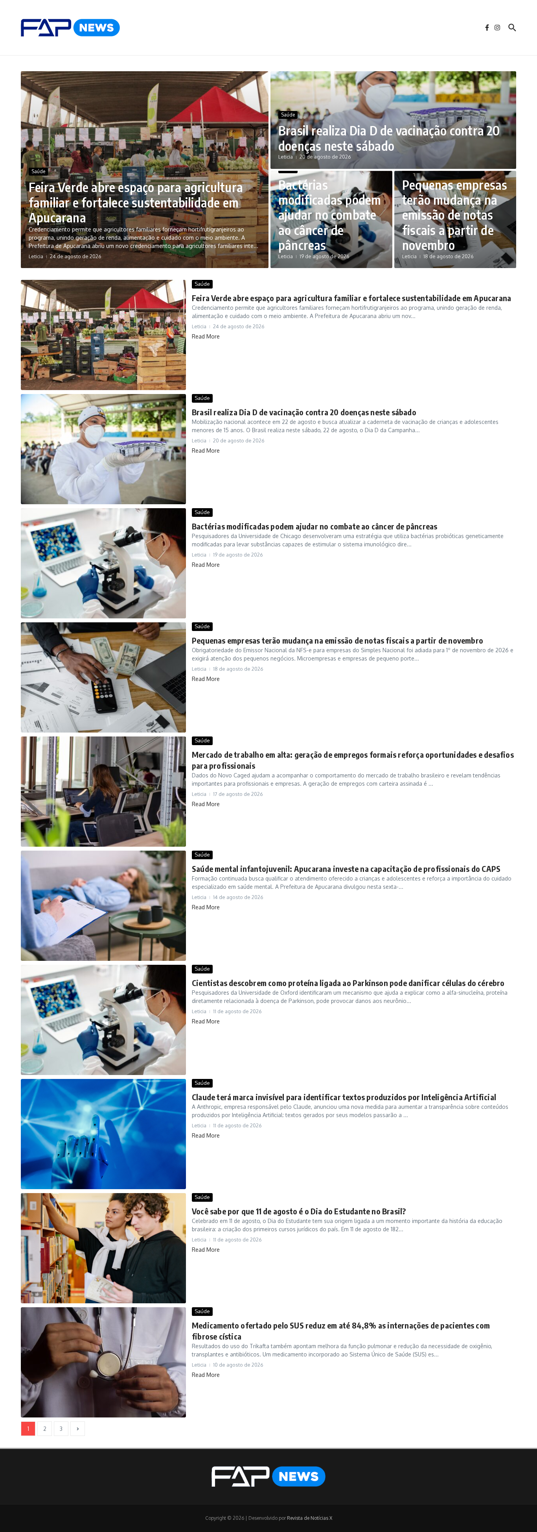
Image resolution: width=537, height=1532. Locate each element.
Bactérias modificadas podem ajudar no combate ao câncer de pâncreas (329, 215)
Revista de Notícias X (309, 1518)
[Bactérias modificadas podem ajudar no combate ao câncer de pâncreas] (103, 563)
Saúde (38, 171)
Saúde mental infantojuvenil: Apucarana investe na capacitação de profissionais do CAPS (346, 868)
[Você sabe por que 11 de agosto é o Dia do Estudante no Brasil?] (103, 1248)
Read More (206, 336)
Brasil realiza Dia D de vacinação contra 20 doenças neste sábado (389, 137)
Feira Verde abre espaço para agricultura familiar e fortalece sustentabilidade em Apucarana (136, 202)
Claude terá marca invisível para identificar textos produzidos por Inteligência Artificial (344, 1097)
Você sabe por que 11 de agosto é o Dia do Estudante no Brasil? (299, 1211)
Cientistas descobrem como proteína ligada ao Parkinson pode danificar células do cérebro (348, 983)
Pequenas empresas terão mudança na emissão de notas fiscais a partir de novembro (454, 215)
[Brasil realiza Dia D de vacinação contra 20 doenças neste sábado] (103, 449)
